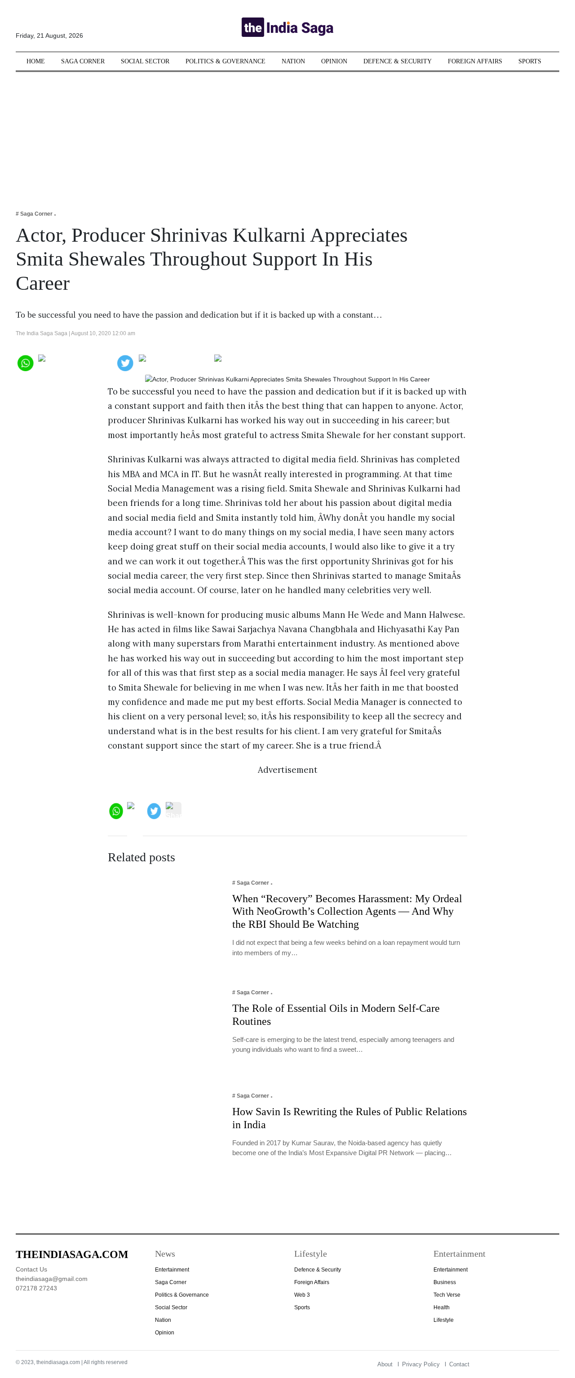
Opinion (334, 61)
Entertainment (172, 1270)
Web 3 (302, 1295)
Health (441, 1307)
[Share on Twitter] (125, 362)
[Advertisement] (287, 135)
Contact (459, 1364)
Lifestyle (443, 1320)
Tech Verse (446, 1295)
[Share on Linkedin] (249, 362)
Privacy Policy (421, 1364)
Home (36, 61)
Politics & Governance (225, 61)
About (385, 1364)
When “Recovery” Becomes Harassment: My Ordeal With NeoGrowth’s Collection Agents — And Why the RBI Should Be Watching (347, 911)
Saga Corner (83, 61)
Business (444, 1282)
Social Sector (145, 61)
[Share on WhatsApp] (25, 362)
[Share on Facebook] (75, 362)
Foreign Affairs (475, 61)
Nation (293, 61)
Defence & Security (397, 61)
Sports (529, 61)
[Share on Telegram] (174, 362)
